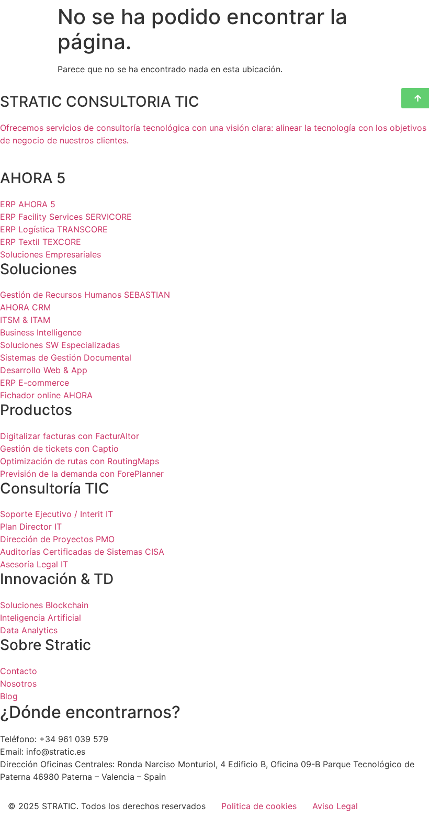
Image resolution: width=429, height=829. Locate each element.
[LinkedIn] (214, 153)
